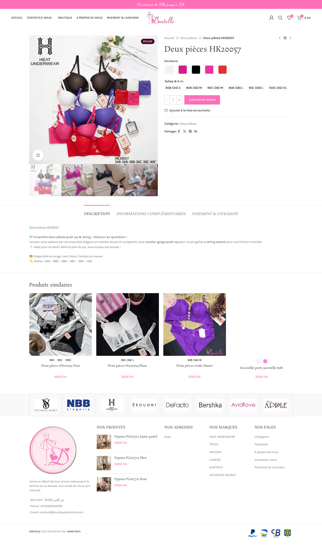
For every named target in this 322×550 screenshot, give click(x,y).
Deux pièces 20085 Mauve (194, 366)
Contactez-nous (266, 460)
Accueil (169, 38)
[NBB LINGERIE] (78, 405)
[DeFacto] (177, 405)
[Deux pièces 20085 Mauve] (194, 324)
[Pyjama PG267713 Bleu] (104, 463)
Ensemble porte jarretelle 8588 (261, 368)
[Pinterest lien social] (190, 131)
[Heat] (111, 405)
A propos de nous (266, 452)
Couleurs (170, 61)
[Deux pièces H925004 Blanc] (127, 324)
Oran (167, 437)
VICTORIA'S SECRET (222, 475)
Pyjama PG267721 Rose (130, 479)
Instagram (262, 437)
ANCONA (215, 452)
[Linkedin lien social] (196, 131)
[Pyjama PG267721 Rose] (104, 484)
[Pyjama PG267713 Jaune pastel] (104, 442)
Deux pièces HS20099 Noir (60, 366)
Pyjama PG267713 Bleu (130, 458)
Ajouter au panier (202, 99)
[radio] (169, 70)
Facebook (261, 444)
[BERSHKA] (210, 405)
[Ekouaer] (144, 405)
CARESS (214, 460)
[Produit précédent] (279, 38)
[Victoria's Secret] (45, 405)
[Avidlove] (243, 405)
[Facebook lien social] (179, 131)
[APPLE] (276, 405)
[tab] (97, 212)
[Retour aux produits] (285, 38)
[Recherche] (280, 17)
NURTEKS (216, 467)
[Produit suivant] (290, 38)
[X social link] (184, 131)
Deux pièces (189, 38)
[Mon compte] (271, 17)
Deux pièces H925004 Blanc (127, 366)
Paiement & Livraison (270, 467)
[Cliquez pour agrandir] (38, 155)
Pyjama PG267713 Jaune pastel (135, 437)
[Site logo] (161, 17)
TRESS (213, 444)
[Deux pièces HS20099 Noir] (60, 324)
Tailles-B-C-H (173, 81)
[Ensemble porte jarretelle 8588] (261, 324)
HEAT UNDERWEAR (222, 437)
